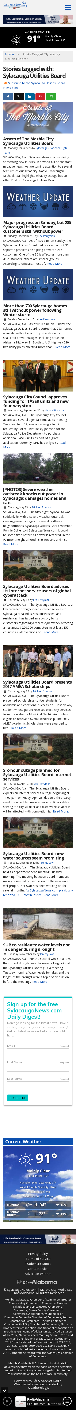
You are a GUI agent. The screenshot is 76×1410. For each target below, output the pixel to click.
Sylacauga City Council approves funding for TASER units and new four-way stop (35, 401)
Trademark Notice (38, 1263)
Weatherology (37, 1387)
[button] (68, 7)
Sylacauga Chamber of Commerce (38, 1299)
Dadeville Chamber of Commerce (40, 1317)
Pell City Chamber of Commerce (39, 1324)
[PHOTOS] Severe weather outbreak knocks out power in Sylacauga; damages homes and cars (34, 496)
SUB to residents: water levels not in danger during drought (36, 947)
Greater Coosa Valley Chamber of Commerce (40, 1301)
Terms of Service (38, 1258)
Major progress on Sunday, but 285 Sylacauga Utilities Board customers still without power (37, 227)
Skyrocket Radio (49, 1381)
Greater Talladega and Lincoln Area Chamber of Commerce (40, 1306)
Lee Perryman (46, 236)
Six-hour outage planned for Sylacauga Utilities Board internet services (37, 774)
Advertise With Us (38, 1273)
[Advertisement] (38, 19)
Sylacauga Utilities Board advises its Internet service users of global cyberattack (37, 591)
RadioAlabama (24, 1293)
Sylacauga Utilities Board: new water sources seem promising (33, 856)
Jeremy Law (46, 863)
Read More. (55, 264)
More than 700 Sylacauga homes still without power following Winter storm (35, 310)
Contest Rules (38, 1268)
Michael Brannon (55, 410)
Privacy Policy (38, 1253)
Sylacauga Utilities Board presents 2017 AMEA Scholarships (37, 684)
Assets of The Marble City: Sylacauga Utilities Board (28, 141)
